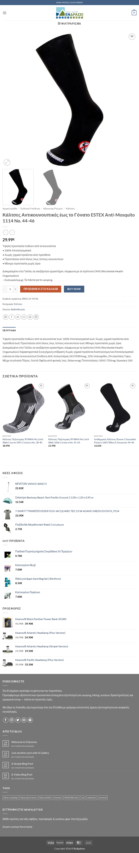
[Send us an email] (24, 720)
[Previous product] (12, 232)
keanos (57, 797)
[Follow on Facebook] (5, 720)
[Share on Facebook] (12, 317)
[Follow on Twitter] (18, 720)
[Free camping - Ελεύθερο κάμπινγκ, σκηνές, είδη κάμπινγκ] (69, 12)
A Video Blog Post (21, 774)
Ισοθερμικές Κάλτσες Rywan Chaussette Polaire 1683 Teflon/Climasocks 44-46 (115, 441)
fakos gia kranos (28, 797)
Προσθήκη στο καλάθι (41, 288)
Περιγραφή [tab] (9, 330)
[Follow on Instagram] (12, 720)
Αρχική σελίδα (10, 208)
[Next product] (5, 232)
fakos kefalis (45, 797)
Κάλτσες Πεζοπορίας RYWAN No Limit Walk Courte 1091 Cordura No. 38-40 (23, 441)
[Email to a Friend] (24, 317)
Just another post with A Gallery (30, 752)
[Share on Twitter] (18, 317)
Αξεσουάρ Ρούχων (53, 208)
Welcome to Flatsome (24, 741)
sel (83, 797)
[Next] (129, 99)
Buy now (74, 288)
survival (103, 797)
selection (91, 797)
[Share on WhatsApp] (5, 317)
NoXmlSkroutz (18, 309)
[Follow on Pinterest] (30, 720)
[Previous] (9, 99)
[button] (5, 13)
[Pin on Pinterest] (30, 317)
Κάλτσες (70, 208)
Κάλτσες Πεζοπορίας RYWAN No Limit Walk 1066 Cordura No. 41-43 (68, 441)
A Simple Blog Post (22, 763)
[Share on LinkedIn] (36, 317)
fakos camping (10, 797)
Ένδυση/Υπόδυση (30, 208)
